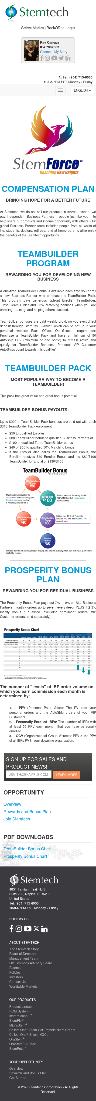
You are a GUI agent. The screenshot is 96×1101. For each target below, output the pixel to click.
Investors (16, 977)
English (81, 90)
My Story (60, 51)
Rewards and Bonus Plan (27, 811)
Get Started (17, 1077)
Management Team (23, 958)
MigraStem (18, 1025)
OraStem (16, 1039)
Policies (15, 972)
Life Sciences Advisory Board (30, 963)
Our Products (22, 999)
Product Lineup (20, 1006)
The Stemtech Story (24, 949)
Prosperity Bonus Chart (25, 856)
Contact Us (17, 981)
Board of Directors (22, 953)
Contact (45, 51)
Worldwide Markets (23, 986)
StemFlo (16, 1020)
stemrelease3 (20, 1015)
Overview (12, 804)
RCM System (19, 1011)
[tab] (48, 27)
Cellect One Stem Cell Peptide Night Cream (42, 1029)
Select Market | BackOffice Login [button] (48, 27)
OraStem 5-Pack (22, 1043)
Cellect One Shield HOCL (28, 1034)
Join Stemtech (16, 819)
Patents (15, 967)
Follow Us (18, 918)
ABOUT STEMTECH (24, 942)
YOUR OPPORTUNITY (26, 1061)
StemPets (17, 1048)
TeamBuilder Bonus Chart (27, 848)
